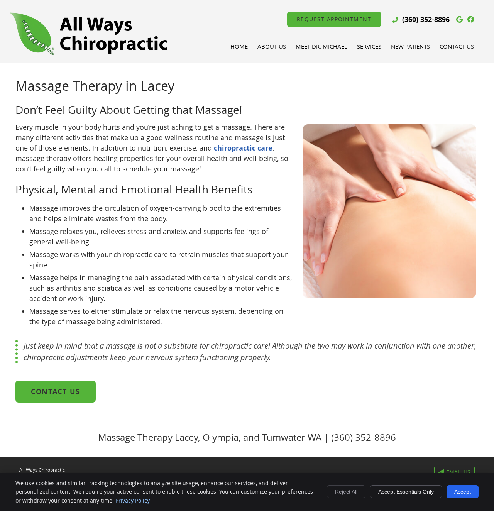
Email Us (458, 472)
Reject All (346, 492)
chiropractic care (243, 148)
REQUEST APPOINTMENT (334, 19)
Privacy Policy (132, 500)
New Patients (410, 46)
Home (239, 46)
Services (369, 46)
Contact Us (457, 46)
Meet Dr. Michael (321, 46)
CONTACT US (55, 391)
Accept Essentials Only (406, 492)
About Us (271, 46)
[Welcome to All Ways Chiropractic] (89, 53)
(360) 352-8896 (426, 19)
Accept (462, 492)
